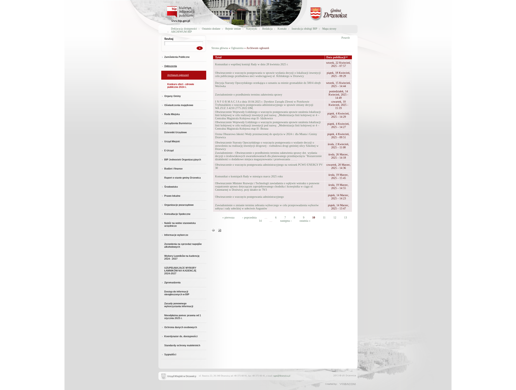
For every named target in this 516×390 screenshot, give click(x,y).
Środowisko (171, 186)
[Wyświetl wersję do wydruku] (213, 230)
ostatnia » (305, 220)
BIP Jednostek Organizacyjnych (182, 159)
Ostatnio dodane (211, 28)
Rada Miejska (172, 114)
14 (260, 220)
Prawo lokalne (172, 195)
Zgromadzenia (172, 282)
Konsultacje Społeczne (177, 214)
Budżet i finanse (173, 168)
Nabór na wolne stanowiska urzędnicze (180, 224)
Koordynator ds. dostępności (181, 336)
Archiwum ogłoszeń (178, 75)
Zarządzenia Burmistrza (178, 123)
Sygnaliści (170, 354)
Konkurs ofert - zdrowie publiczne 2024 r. (180, 85)
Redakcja (267, 28)
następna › (286, 220)
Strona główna (219, 48)
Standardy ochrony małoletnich (182, 345)
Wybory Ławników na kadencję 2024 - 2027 (182, 257)
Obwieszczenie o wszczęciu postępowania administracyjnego (249, 196)
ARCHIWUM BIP (181, 31)
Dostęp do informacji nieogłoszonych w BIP (176, 293)
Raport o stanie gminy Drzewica (182, 177)
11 (324, 217)
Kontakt (282, 28)
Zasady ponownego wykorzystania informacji (178, 305)
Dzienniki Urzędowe (175, 132)
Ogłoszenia (170, 66)
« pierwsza (228, 217)
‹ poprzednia (249, 217)
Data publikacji (335, 57)
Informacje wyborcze (176, 235)
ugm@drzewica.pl (281, 375)
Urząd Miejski (172, 141)
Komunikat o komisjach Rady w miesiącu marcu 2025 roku (249, 176)
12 (334, 217)
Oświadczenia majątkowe (178, 105)
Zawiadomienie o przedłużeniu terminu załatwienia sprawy (248, 94)
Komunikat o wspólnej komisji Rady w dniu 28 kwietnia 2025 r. (251, 64)
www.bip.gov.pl (180, 20)
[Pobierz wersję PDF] (220, 230)
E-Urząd (169, 150)
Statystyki (251, 28)
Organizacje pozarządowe (179, 205)
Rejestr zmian (233, 28)
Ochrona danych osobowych (180, 327)
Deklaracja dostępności (184, 28)
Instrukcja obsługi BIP (304, 28)
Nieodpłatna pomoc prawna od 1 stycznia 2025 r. (182, 317)
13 (345, 217)
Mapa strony (329, 28)
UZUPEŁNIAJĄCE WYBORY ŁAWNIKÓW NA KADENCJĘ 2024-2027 (180, 270)
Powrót (345, 37)
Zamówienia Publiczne (177, 57)
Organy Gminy (172, 96)
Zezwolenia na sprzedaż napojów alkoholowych (183, 245)
